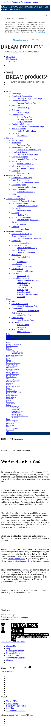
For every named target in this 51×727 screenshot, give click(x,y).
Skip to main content (29, 2)
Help (8, 648)
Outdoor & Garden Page (22, 178)
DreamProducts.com (16, 559)
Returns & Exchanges (15, 653)
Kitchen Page (17, 140)
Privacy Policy (12, 703)
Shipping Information (15, 651)
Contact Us (11, 646)
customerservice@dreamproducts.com (33, 561)
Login (14, 61)
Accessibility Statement (10, 2)
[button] (34, 39)
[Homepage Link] (22, 52)
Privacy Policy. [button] (39, 32)
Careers (9, 660)
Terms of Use (11, 701)
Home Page (16, 94)
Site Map (10, 708)
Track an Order (12, 655)
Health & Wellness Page (22, 234)
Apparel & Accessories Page (23, 201)
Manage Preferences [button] (20, 40)
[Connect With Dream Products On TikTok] (29, 669)
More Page (16, 301)
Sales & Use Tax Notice (16, 706)
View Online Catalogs (15, 658)
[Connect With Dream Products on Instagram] (24, 669)
